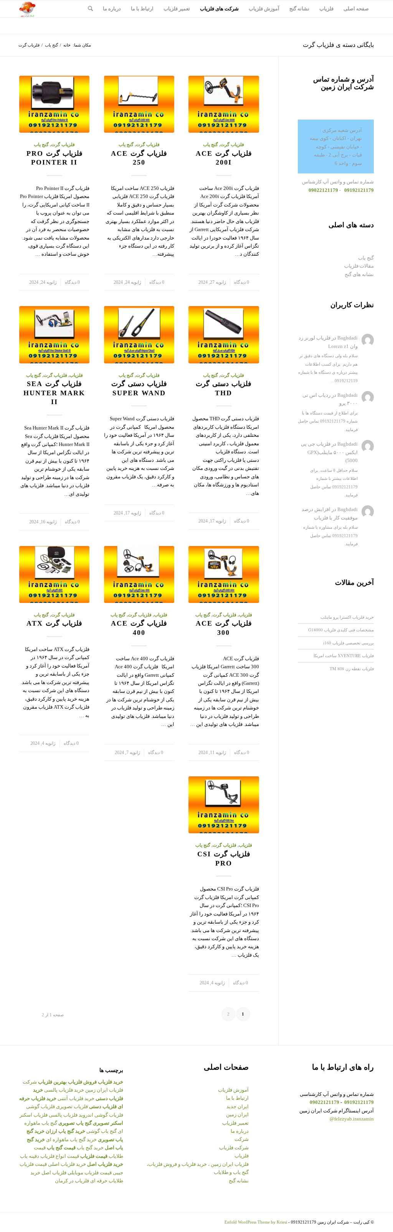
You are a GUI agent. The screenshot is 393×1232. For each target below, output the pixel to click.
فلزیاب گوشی (40, 1106)
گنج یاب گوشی (101, 1131)
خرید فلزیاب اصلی (67, 1164)
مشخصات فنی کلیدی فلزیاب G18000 (341, 630)
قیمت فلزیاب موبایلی (90, 1172)
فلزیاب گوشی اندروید (101, 1115)
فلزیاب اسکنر (34, 1115)
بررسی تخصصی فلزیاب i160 (348, 643)
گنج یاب (51, 45)
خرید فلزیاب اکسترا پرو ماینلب (347, 617)
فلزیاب (76, 375)
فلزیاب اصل (53, 1172)
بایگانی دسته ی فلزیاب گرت (338, 45)
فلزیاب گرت (232, 144)
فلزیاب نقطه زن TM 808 (352, 668)
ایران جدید (237, 1106)
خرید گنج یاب (90, 1147)
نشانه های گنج (359, 274)
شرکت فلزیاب (234, 1147)
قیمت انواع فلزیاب (59, 1156)
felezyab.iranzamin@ (352, 1119)
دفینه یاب (29, 1156)
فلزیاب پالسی (63, 1115)
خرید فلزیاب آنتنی (76, 1098)
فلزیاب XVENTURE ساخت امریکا (344, 655)
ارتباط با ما (237, 1098)
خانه (67, 45)
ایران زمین (237, 1114)
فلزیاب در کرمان (72, 1181)
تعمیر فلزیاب (235, 1123)
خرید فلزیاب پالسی (64, 1090)
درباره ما (240, 1131)
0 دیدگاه (241, 282)
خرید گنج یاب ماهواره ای (71, 1139)
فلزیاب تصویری (72, 1106)
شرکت (241, 1139)
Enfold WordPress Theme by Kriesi (256, 1222)
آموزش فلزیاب (233, 1090)
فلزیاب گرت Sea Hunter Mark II (54, 393)
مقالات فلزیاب (359, 266)
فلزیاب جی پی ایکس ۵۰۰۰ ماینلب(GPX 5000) (329, 452)
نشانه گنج (239, 1181)
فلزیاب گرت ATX (54, 623)
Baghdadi (347, 338)
